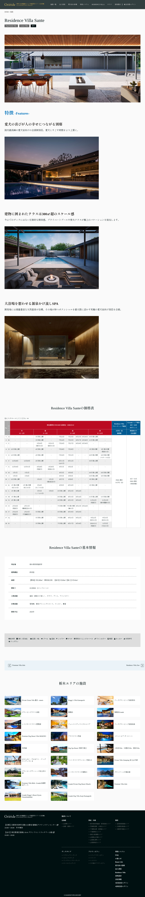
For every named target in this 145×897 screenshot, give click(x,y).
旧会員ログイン (131, 4)
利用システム (84, 4)
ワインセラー (101, 639)
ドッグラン (14, 641)
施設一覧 (53, 4)
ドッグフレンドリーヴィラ (71, 860)
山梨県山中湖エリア (96, 837)
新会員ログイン (122, 886)
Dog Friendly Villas (11, 26)
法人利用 (62, 4)
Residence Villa (98, 4)
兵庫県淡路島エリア (123, 826)
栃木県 (12, 639)
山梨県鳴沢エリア (95, 842)
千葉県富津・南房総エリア (98, 829)
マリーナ (93, 858)
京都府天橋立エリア (123, 829)
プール (45, 639)
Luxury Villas (24, 26)
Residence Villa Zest (133, 665)
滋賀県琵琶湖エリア (123, 824)
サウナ (109, 4)
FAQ (116, 855)
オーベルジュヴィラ (69, 863)
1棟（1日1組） (23, 639)
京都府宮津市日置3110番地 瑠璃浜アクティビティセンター (33, 825)
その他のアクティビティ (97, 863)
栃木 (33, 26)
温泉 (53, 639)
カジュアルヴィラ (68, 858)
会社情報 (118, 879)
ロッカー (119, 639)
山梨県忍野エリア (95, 840)
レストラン (93, 860)
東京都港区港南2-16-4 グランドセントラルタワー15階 (31, 832)
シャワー (61, 639)
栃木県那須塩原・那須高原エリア (100, 824)
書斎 (110, 639)
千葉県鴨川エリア (95, 832)
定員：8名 (35, 639)
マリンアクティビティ (97, 855)
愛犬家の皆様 (72, 4)
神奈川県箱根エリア (96, 834)
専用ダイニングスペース (84, 639)
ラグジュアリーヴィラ (70, 855)
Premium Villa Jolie (18, 665)
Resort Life (119, 862)
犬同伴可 (129, 639)
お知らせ (118, 859)
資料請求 (118, 4)
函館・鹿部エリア (68, 826)
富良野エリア (67, 824)
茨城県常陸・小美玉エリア (98, 826)
